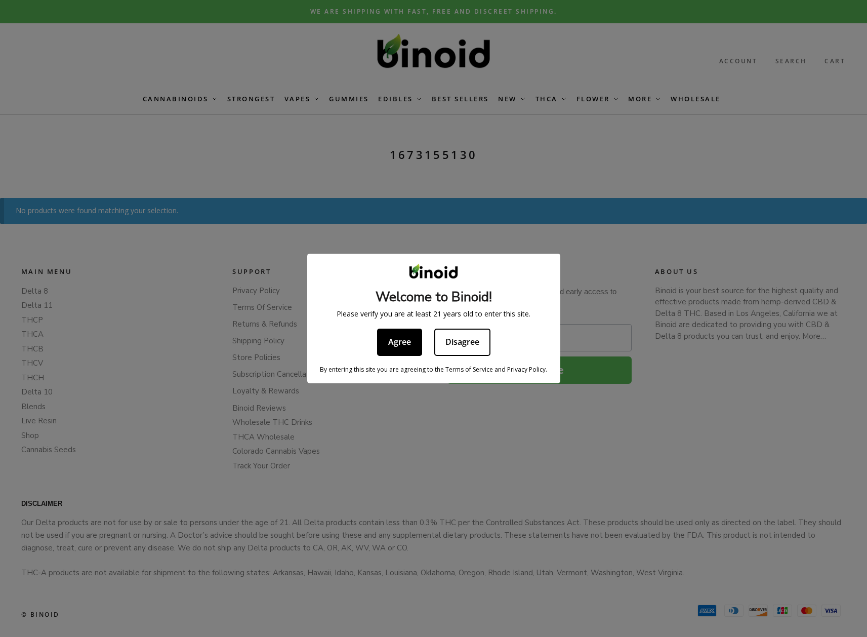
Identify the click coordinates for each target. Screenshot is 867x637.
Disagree (462, 341)
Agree (399, 341)
